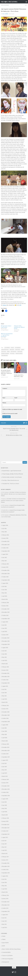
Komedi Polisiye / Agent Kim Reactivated (11, 470)
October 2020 (5, 718)
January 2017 (5, 860)
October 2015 (5, 908)
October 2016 (5, 869)
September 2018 (6, 795)
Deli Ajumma (5, 13)
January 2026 (5, 538)
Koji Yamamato (13, 351)
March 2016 (5, 892)
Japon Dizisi (12, 349)
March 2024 (5, 599)
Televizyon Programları (7, 958)
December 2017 (5, 824)
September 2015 (6, 911)
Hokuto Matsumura (4, 349)
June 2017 (4, 843)
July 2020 (4, 728)
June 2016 (4, 882)
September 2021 (6, 683)
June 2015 (4, 921)
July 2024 (4, 586)
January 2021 (5, 708)
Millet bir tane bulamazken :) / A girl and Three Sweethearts (7, 335)
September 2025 (6, 551)
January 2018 (5, 821)
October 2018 (5, 792)
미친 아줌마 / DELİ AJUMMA (9, 2)
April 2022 (4, 660)
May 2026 (4, 531)
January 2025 (5, 567)
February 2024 (5, 602)
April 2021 (4, 699)
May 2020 (4, 734)
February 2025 (5, 564)
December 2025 (5, 541)
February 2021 (5, 705)
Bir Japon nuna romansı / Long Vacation (6, 326)
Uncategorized (5, 962)
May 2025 (4, 560)
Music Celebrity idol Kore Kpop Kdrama (11, 949)
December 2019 (5, 747)
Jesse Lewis (3, 351)
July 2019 (4, 763)
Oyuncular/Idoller (6, 952)
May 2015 (4, 924)
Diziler (3, 936)
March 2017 (5, 853)
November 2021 (6, 676)
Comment (5, 388)
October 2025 (5, 547)
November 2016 (6, 866)
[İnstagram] (26, 423)
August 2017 (5, 837)
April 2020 (4, 737)
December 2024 (5, 570)
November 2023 (6, 612)
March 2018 (5, 815)
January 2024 (5, 605)
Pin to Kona (12, 353)
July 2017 (4, 840)
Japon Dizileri (5, 5)
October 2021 (5, 679)
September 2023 (6, 618)
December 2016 (5, 863)
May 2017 (4, 847)
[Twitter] (24, 423)
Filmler (4, 939)
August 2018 (5, 798)
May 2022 (4, 657)
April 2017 (4, 850)
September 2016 (6, 872)
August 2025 (5, 554)
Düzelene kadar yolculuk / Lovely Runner (12, 477)
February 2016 (5, 895)
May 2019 (4, 769)
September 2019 (6, 757)
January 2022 (5, 670)
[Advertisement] (14, 448)
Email (16, 397)
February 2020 (5, 744)
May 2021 (4, 695)
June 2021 (4, 692)
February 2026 (5, 535)
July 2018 (4, 802)
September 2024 (6, 580)
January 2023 (5, 634)
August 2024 (5, 583)
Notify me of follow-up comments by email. (12, 409)
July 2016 (4, 879)
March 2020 (5, 741)
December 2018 (5, 786)
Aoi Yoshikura (7, 347)
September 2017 (6, 834)
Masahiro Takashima (5, 353)
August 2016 (5, 876)
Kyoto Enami (20, 351)
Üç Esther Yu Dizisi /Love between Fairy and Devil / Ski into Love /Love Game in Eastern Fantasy (13, 494)
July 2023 (4, 625)
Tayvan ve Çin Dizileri (7, 955)
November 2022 (6, 641)
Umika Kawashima (19, 353)
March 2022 (5, 663)
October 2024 (5, 576)
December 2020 (5, 712)
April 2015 (4, 927)
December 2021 (5, 673)
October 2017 (5, 831)
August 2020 (5, 724)
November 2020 (6, 715)
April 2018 (4, 811)
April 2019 (4, 773)
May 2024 (4, 593)
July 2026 (4, 528)
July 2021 (4, 689)
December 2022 (5, 638)
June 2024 (4, 589)
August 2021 (5, 686)
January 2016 (5, 898)
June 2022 (4, 654)
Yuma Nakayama (4, 355)
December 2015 (5, 901)
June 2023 (4, 628)
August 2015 (5, 914)
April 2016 (4, 889)
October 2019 (5, 753)
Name (4, 397)
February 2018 (5, 818)
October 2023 (5, 615)
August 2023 (5, 621)
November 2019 (6, 750)
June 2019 (4, 766)
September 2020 (6, 721)
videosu (4, 305)
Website (4, 402)
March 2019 (5, 776)
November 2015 (6, 905)
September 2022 (6, 644)
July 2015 (4, 917)
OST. (20, 305)
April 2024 (4, 596)
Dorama (12, 347)
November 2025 (6, 544)
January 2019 (5, 782)
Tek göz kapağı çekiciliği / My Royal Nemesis (12, 474)
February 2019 (5, 779)
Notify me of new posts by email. (9, 413)
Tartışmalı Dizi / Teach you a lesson (10, 483)
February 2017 (5, 856)
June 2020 (4, 731)
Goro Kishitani (17, 347)
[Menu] (26, 1)
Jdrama (22, 349)
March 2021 (5, 702)
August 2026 (5, 525)
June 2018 (4, 805)
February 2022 (5, 667)
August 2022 (5, 647)
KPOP (3, 945)
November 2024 (6, 573)
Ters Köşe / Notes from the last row (10, 480)
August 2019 (5, 760)
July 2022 (4, 650)
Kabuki (8, 351)
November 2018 (6, 789)
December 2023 (5, 609)
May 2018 (4, 808)
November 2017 (6, 827)
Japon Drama (17, 349)
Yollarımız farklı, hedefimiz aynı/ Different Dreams (19, 327)
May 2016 (4, 885)
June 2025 (4, 557)
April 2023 (4, 631)
